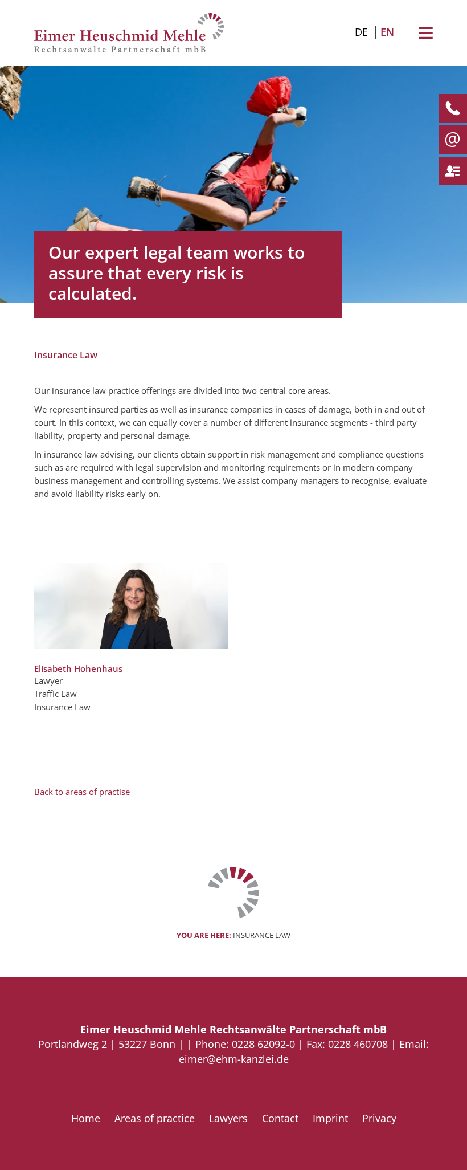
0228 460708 (358, 1044)
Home (85, 1118)
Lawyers (228, 1118)
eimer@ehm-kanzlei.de (234, 1059)
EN (387, 32)
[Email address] (449, 139)
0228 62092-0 (263, 1044)
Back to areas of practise (82, 791)
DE (361, 32)
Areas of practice (154, 1118)
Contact (280, 1118)
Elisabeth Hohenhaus (78, 668)
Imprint (330, 1118)
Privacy (379, 1118)
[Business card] (449, 171)
